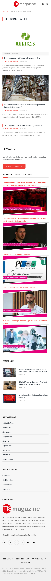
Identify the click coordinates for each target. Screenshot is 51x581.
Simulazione (6, 432)
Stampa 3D (6, 428)
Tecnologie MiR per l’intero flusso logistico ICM (23, 125)
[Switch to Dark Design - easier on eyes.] (43, 4)
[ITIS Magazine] (24, 4)
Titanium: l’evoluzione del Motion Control (19, 287)
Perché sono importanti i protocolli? (16, 254)
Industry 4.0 (6, 455)
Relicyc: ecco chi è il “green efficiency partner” (22, 58)
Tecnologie (6, 450)
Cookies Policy (7, 480)
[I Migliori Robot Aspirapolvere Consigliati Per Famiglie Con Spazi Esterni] (9, 385)
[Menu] (4, 4)
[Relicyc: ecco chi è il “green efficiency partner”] (25, 39)
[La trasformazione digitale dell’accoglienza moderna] (9, 398)
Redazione (6, 489)
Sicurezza (5, 441)
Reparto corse (7, 446)
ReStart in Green (8, 423)
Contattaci (6, 475)
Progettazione (7, 437)
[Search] (47, 4)
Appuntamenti (7, 459)
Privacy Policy (7, 485)
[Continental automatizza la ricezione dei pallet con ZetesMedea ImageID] (25, 88)
